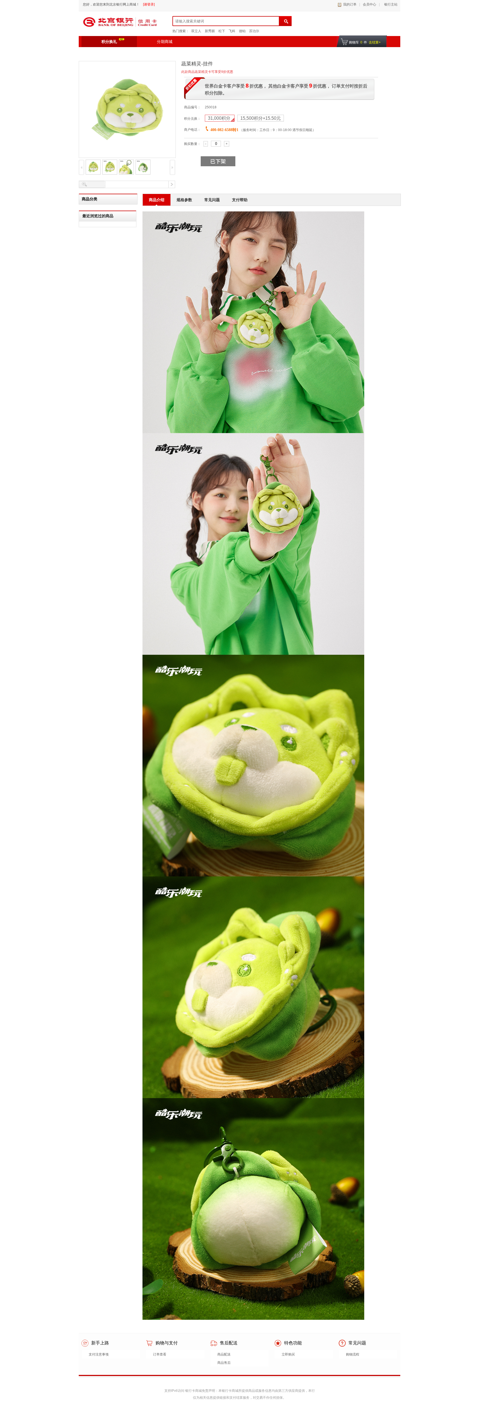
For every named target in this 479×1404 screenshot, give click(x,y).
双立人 (196, 31)
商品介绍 (156, 200)
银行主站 (390, 4)
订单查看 (159, 1354)
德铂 (242, 31)
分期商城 (164, 41)
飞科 (232, 31)
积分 (219, 118)
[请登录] (149, 4)
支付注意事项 (99, 1354)
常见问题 (212, 200)
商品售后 (224, 1363)
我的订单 (349, 4)
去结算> (375, 42)
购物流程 (352, 1354)
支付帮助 (240, 200)
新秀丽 (210, 31)
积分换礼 (109, 41)
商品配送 (224, 1354)
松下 (221, 31)
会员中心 (369, 4)
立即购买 (288, 1354)
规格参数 (184, 200)
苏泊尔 (254, 31)
